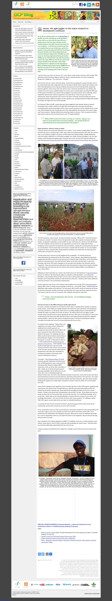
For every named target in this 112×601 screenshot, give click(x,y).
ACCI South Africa (69, 563)
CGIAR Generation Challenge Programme (65, 526)
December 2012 (19, 111)
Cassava (17, 140)
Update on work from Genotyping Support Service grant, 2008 (58, 536)
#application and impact (85, 560)
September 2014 (19, 86)
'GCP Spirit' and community (74, 560)
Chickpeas (17, 142)
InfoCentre (67, 540)
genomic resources (69, 570)
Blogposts (49, 540)
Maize (63, 33)
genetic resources (94, 568)
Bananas (17, 134)
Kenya (64, 573)
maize (76, 573)
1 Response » (94, 33)
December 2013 (19, 104)
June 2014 (17, 92)
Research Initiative (57, 540)
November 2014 (19, 82)
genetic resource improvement (83, 568)
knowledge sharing (71, 573)
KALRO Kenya (89, 571)
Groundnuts (18, 165)
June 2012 (17, 123)
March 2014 (18, 98)
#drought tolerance (72, 561)
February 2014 (18, 100)
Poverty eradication (19, 179)
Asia (85, 563)
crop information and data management (73, 565)
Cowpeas (17, 148)
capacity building (91, 273)
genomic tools (77, 570)
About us (20, 22)
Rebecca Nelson (53, 359)
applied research (80, 563)
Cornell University (88, 564)
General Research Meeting (67, 568)
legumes (28, 241)
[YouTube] (35, 585)
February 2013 (18, 108)
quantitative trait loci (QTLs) (66, 574)
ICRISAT (28, 237)
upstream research (94, 574)
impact (69, 571)
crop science (90, 565)
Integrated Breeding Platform (77, 571)
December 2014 (19, 80)
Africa (46, 33)
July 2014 (17, 90)
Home (14, 22)
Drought (17, 154)
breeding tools (71, 564)
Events (16, 156)
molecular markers (20, 243)
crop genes (62, 565)
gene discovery (95, 567)
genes (75, 568)
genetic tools (61, 570)
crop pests (84, 565)
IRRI (85, 571)
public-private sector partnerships (91, 573)
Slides (50, 542)
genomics (82, 570)
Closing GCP (18, 144)
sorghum (15, 248)
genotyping (87, 570)
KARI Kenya (95, 571)
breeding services (63, 564)
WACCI (83, 576)
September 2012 (19, 117)
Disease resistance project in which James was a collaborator (58, 538)
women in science (89, 576)
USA (81, 576)
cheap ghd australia (4, 600)
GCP (45, 560)
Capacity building (51, 33)
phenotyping (80, 573)
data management (67, 567)
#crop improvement (21, 207)
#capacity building (94, 560)
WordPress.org (18, 284)
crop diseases (95, 564)
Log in (16, 278)
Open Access (18, 177)
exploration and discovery (85, 567)
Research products (76, 540)
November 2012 (19, 113)
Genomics (17, 163)
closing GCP (81, 564)
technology (87, 574)
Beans (16, 136)
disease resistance (76, 567)
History (16, 167)
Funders (17, 157)
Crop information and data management (24, 152)
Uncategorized (18, 187)
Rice (16, 183)
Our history (28, 22)
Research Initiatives (20, 247)
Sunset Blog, (63, 36)
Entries (18, 280)
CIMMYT (76, 564)
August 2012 (18, 119)
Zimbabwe (96, 576)
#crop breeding (64, 561)
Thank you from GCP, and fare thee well (24, 43)
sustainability (81, 574)
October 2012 (18, 115)
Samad (17, 50)
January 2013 (18, 109)
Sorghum (17, 185)
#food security (80, 561)
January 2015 (18, 78)
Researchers (68, 33)
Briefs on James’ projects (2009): (50, 532)
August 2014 (18, 88)
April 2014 (17, 96)
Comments (19, 282)
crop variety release (24, 231)
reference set (82, 532)
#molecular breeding (87, 561)
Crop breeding (59, 33)
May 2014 (17, 94)
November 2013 (19, 106)
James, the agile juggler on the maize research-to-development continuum (66, 29)
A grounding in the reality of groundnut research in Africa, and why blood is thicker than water (24, 57)
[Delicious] (76, 585)
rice (30, 247)
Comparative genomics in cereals (23, 146)
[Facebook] (23, 263)
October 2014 (18, 84)
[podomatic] (49, 585)
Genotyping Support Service (51, 140)
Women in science (19, 189)
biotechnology (89, 563)
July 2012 (17, 121)
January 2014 (18, 102)
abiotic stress (62, 563)
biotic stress (95, 563)
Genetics (17, 161)
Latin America (18, 171)
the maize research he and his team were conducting (83, 140)
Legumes (17, 173)
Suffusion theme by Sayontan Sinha (92, 593)
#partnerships (95, 561)
